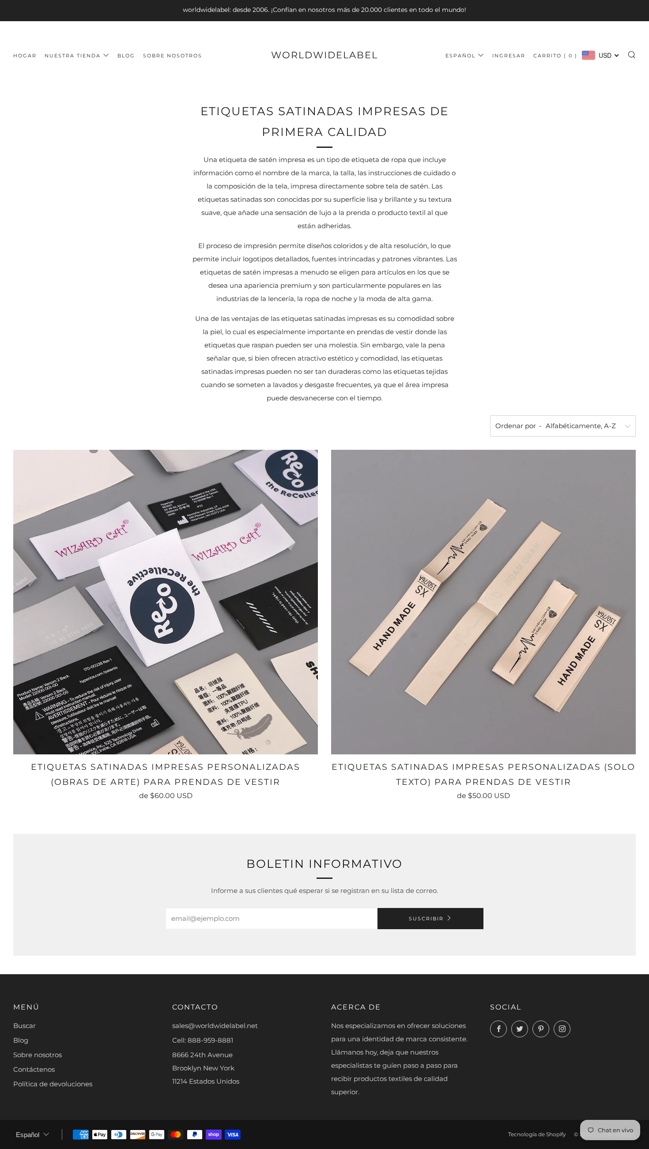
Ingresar (508, 56)
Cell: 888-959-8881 (202, 1040)
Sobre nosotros (172, 56)
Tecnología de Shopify (537, 1134)
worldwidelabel (324, 54)
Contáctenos (34, 1069)
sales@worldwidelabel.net (215, 1025)
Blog (126, 56)
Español (460, 56)
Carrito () (555, 56)
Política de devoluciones (52, 1084)
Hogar (25, 56)
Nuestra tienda (73, 56)
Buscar (24, 1025)
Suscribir (426, 918)
